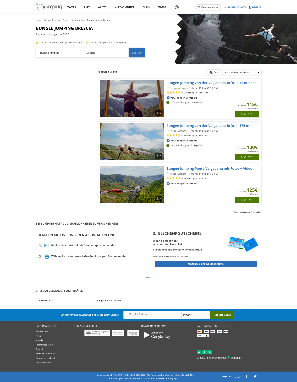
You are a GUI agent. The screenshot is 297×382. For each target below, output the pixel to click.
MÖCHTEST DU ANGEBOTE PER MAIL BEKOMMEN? (89, 315)
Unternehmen (237, 7)
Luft (87, 7)
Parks (146, 7)
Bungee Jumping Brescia (108, 300)
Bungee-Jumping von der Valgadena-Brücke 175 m (207, 125)
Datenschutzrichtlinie (46, 358)
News (38, 335)
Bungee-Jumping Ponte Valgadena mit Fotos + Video (209, 168)
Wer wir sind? (42, 331)
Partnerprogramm (44, 344)
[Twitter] (255, 377)
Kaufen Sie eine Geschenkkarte (206, 263)
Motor (162, 7)
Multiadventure (123, 7)
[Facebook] (246, 377)
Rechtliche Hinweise (45, 353)
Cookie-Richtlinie (44, 362)
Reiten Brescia (46, 300)
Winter (102, 7)
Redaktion (40, 349)
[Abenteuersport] (49, 6)
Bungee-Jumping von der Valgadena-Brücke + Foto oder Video (217, 82)
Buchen (246, 114)
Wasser (71, 7)
